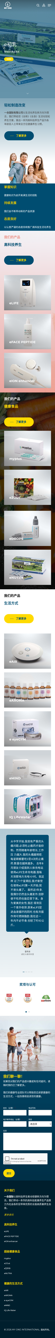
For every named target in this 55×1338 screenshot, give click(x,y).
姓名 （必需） (9, 1108)
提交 (9, 1173)
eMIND (7, 1305)
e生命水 (7, 1268)
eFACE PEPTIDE (11, 1236)
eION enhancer (11, 1241)
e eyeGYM (8, 1300)
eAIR (6, 1290)
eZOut (7, 1263)
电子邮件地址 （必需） (12, 1119)
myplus (7, 1258)
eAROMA (8, 1295)
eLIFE (6, 1231)
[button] (26, 1012)
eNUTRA (8, 1273)
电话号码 (31, 1108)
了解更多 (9, 59)
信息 (5, 1131)
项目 (30, 1119)
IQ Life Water (10, 1310)
